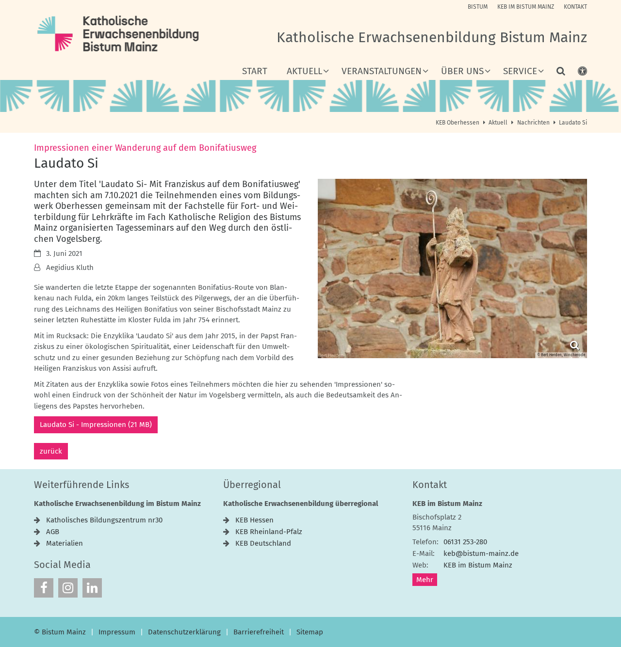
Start (254, 71)
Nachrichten (533, 122)
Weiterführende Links (81, 484)
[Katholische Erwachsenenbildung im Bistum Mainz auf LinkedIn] (92, 588)
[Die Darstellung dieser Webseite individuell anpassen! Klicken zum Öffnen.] (576, 73)
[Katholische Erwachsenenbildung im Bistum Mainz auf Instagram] (68, 588)
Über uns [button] (462, 71)
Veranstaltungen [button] (382, 71)
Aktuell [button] (304, 71)
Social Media (62, 564)
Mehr (424, 579)
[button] (554, 73)
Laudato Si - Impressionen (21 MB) (96, 424)
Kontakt (429, 484)
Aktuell (498, 122)
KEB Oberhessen (457, 122)
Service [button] (520, 71)
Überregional (252, 484)
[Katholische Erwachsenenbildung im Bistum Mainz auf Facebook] (43, 588)
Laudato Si (573, 122)
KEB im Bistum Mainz (447, 503)
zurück (51, 451)
